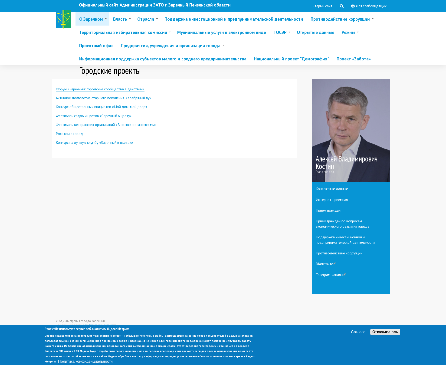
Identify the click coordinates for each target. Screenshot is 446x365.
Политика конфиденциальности (85, 361)
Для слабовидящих (371, 5)
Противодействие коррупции (339, 253)
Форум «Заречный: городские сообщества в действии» (100, 89)
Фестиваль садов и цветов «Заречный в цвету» (94, 115)
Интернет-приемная (332, 199)
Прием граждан (328, 210)
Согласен (359, 332)
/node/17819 (351, 131)
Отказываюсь (385, 332)
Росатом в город (69, 133)
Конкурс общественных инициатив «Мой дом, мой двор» (101, 106)
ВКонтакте (326, 263)
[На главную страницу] (64, 20)
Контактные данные (332, 188)
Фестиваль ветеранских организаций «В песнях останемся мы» (106, 124)
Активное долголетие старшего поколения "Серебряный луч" (104, 97)
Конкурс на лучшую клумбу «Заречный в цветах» (94, 142)
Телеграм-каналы (331, 274)
